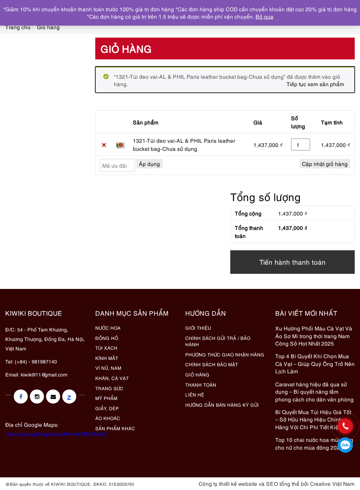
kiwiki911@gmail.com (44, 374)
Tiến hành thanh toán (292, 261)
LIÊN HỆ (194, 394)
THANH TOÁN (200, 384)
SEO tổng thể (283, 483)
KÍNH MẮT (106, 358)
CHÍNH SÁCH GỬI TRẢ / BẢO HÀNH (217, 341)
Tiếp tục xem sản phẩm (315, 83)
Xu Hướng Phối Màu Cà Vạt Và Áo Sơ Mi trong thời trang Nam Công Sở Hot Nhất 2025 (313, 335)
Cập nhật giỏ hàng (325, 163)
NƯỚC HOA (108, 327)
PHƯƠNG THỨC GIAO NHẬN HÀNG (224, 354)
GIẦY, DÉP (107, 408)
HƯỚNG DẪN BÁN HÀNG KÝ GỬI (222, 404)
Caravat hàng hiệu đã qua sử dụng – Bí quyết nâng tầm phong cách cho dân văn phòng (314, 391)
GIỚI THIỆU (198, 327)
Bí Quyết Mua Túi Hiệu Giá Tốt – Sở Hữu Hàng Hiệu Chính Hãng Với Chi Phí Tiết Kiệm (313, 419)
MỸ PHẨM (106, 398)
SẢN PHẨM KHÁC (115, 428)
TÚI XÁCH (106, 347)
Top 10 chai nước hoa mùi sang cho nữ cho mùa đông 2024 (314, 443)
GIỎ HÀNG (197, 374)
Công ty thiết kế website (228, 483)
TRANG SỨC (109, 388)
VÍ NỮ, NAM (108, 368)
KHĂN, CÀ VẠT (112, 378)
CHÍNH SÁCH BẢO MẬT (211, 364)
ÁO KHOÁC (107, 418)
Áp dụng (149, 163)
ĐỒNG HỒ (106, 338)
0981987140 (345, 445)
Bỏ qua (265, 16)
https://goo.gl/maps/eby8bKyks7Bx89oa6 (56, 433)
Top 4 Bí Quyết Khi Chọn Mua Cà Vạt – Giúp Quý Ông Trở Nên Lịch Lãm (315, 363)
